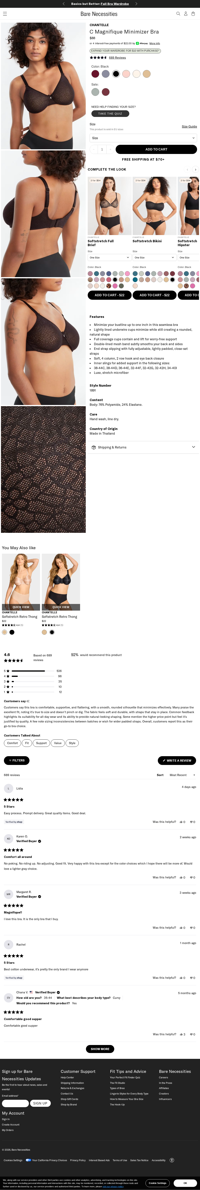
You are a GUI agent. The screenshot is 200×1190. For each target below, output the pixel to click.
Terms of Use (120, 1160)
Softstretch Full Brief (101, 243)
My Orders (7, 1130)
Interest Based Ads (99, 1160)
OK (185, 1183)
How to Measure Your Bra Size (126, 1099)
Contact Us (67, 1093)
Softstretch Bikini (147, 241)
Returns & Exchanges (72, 1088)
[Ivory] (136, 77)
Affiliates (164, 1088)
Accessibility (158, 1160)
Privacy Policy (78, 1160)
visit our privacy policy (113, 1186)
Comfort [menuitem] (12, 743)
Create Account (10, 1124)
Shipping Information (72, 1082)
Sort (160, 775)
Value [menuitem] (58, 743)
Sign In (6, 1119)
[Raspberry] (95, 77)
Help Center (67, 1077)
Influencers (165, 1099)
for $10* (100, 4)
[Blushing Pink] (126, 77)
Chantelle (99, 25)
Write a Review (181, 762)
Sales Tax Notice (139, 1160)
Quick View (21, 607)
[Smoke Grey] (106, 77)
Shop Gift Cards (69, 1099)
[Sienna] (106, 95)
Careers (163, 1077)
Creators (164, 1093)
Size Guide (189, 126)
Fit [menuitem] (27, 743)
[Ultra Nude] (147, 77)
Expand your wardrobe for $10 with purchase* (125, 51)
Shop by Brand (69, 1104)
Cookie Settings (157, 1183)
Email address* (10, 1095)
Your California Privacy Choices (49, 1160)
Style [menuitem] (72, 743)
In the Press (165, 1082)
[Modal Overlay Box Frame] (120, 112)
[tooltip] (27, 701)
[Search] (178, 13)
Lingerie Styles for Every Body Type (129, 1093)
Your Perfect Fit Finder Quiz (125, 1077)
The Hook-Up (117, 1104)
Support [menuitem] (41, 743)
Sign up (40, 1103)
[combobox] (143, 138)
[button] (3, 14)
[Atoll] (95, 95)
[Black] (116, 77)
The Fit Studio (117, 1082)
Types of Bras (117, 1088)
